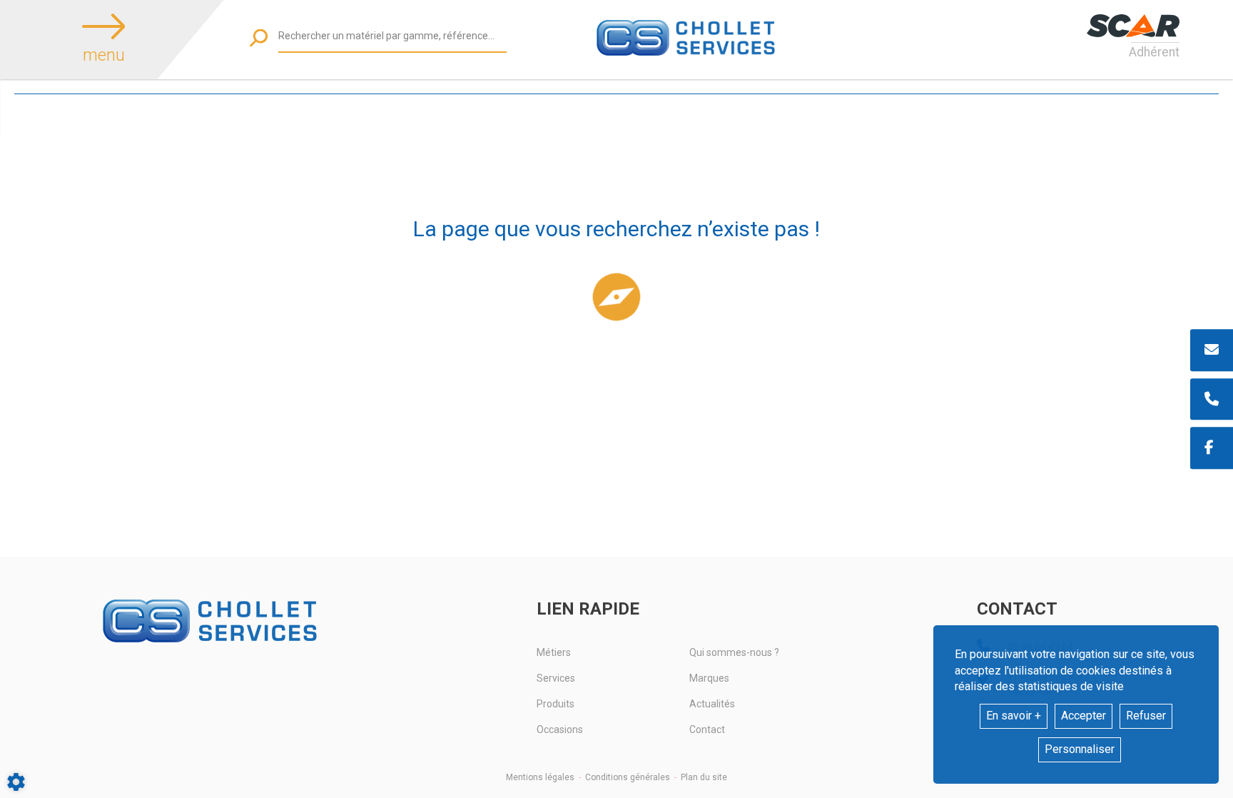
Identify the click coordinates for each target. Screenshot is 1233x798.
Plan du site (704, 777)
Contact (707, 729)
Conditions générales (627, 777)
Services (556, 678)
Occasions (560, 729)
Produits (555, 703)
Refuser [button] (1146, 715)
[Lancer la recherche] (259, 37)
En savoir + (1013, 715)
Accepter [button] (1083, 715)
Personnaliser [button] (1080, 749)
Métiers (554, 652)
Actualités (712, 703)
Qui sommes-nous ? (734, 652)
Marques (709, 678)
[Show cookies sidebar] (16, 782)
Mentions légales (540, 777)
